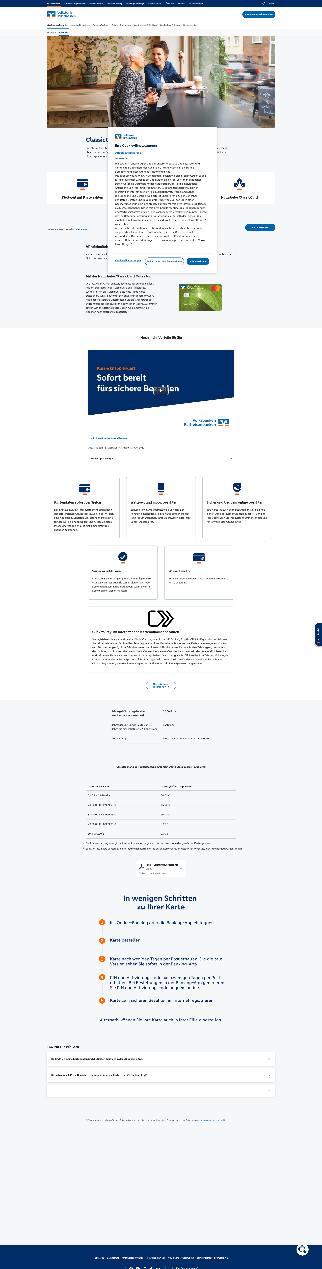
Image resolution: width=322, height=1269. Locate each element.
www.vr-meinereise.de (212, 1120)
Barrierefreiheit (204, 1258)
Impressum (99, 1258)
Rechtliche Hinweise (155, 1258)
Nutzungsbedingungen (132, 1258)
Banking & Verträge (135, 3)
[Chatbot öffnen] (303, 1249)
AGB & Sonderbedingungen (181, 1258)
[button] (161, 458)
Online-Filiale (155, 3)
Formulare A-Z (221, 1258)
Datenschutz (113, 1258)
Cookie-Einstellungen (128, 260)
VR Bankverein (196, 3)
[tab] (58, 25)
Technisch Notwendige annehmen (164, 261)
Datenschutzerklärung (128, 152)
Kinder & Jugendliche (74, 3)
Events (181, 3)
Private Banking (114, 3)
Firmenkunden (96, 3)
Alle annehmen (198, 261)
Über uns (170, 3)
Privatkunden (53, 3)
